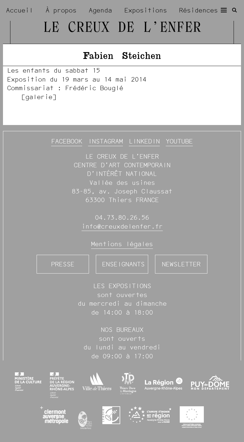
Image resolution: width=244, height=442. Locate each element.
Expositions (145, 10)
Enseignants (123, 264)
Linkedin (144, 141)
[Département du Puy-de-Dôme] (210, 385)
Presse (62, 264)
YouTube (179, 141)
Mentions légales (122, 244)
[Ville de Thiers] (96, 381)
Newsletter (181, 264)
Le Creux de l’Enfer (122, 28)
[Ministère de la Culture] (28, 381)
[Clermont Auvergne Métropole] (54, 415)
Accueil (19, 10)
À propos (61, 10)
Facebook (66, 141)
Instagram (105, 141)
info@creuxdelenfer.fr (122, 226)
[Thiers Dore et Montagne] (128, 383)
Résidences (198, 10)
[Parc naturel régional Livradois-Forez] (85, 418)
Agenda (100, 10)
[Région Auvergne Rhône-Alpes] (164, 385)
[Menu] (224, 10)
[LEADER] (111, 415)
